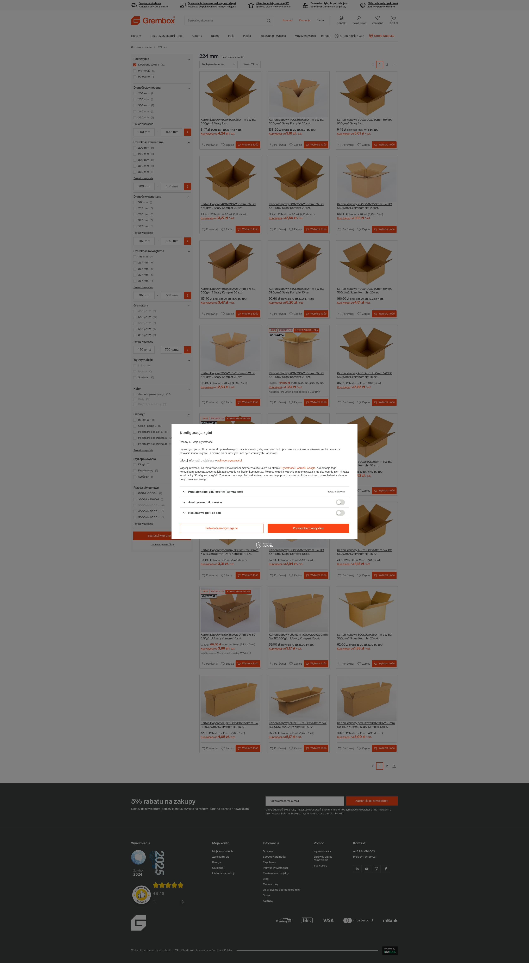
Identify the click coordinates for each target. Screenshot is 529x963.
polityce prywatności (229, 460)
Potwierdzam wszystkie (308, 528)
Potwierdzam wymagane (221, 528)
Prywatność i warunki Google (298, 468)
